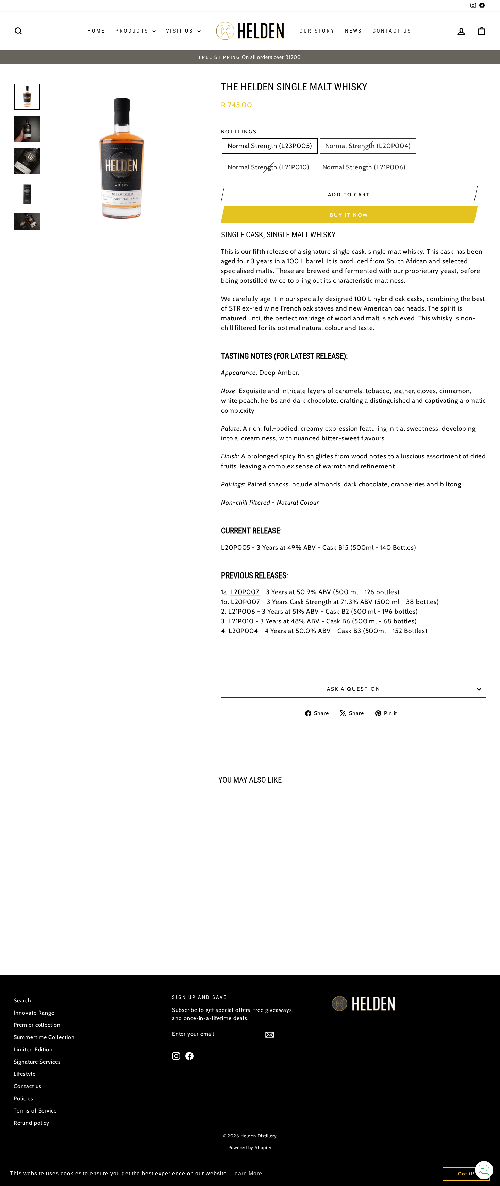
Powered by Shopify (250, 1147)
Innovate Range (34, 1012)
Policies (23, 1098)
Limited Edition (33, 1049)
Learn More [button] (246, 1173)
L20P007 (245, 592)
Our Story (317, 31)
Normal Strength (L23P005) (270, 146)
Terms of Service (35, 1110)
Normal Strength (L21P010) (269, 167)
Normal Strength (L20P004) (368, 146)
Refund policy (31, 1123)
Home (96, 31)
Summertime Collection (44, 1037)
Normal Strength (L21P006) (364, 167)
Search (22, 1000)
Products (133, 31)
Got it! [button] (466, 1173)
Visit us (181, 31)
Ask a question (354, 689)
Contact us (392, 31)
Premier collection (37, 1025)
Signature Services (37, 1061)
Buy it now (349, 215)
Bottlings (239, 132)
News (353, 31)
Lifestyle (25, 1074)
